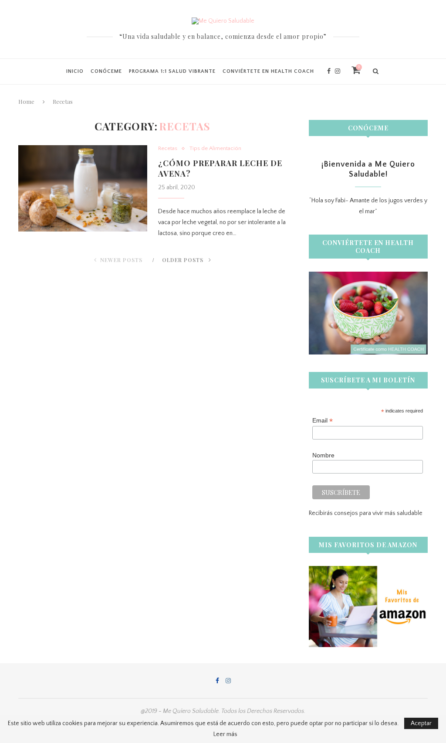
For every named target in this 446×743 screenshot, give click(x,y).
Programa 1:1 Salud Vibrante (172, 71)
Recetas (167, 148)
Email (322, 420)
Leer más (225, 734)
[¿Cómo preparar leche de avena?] (82, 188)
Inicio (75, 71)
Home (26, 101)
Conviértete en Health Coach (268, 71)
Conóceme (106, 71)
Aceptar (421, 723)
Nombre (323, 455)
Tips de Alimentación (215, 148)
